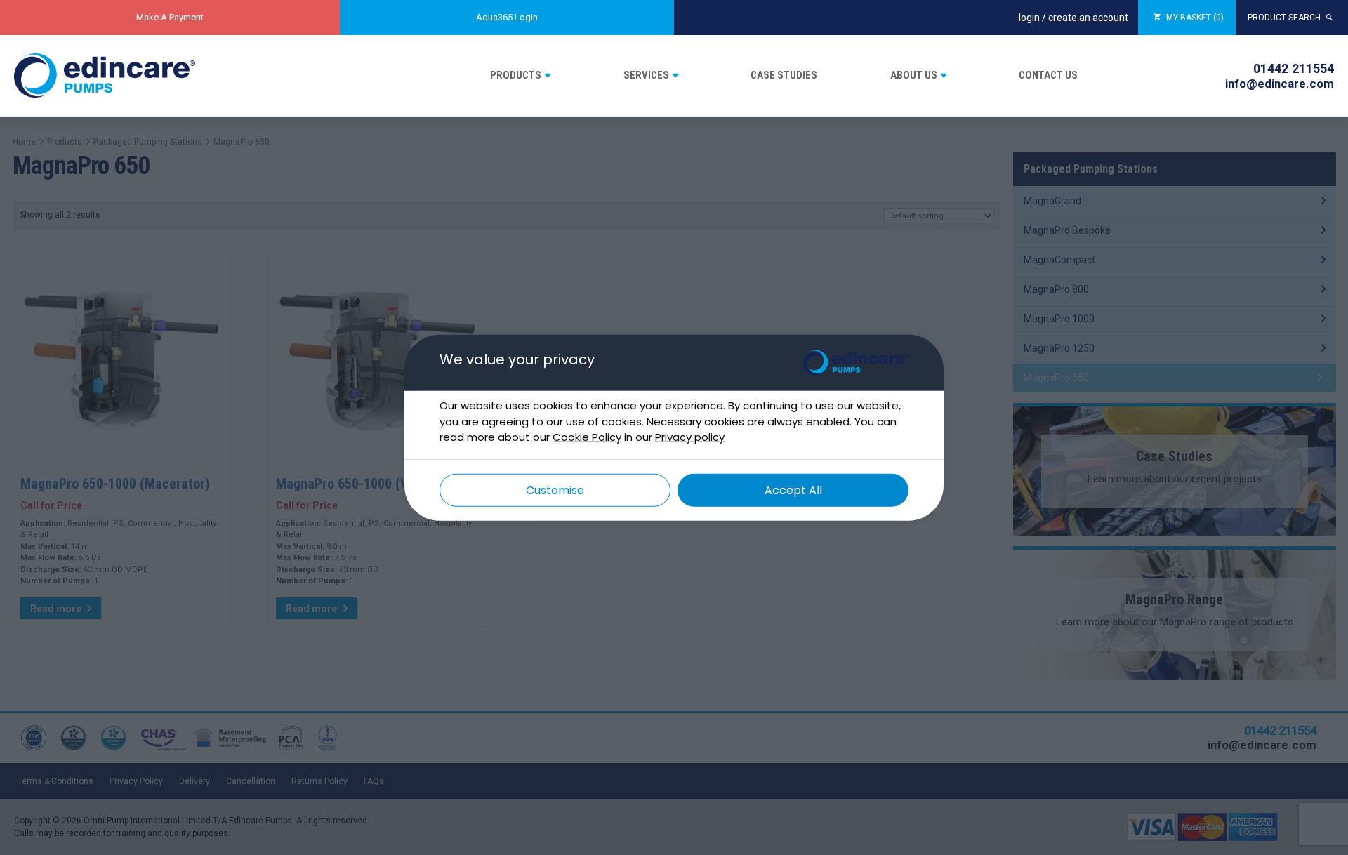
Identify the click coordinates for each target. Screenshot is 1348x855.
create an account (1088, 17)
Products (515, 75)
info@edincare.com (1279, 84)
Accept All (793, 490)
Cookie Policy (587, 437)
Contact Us (1048, 75)
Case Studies (784, 75)
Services (646, 75)
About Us (913, 75)
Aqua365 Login (507, 17)
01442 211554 (1293, 68)
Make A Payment (170, 17)
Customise (555, 490)
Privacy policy (690, 437)
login (1029, 17)
